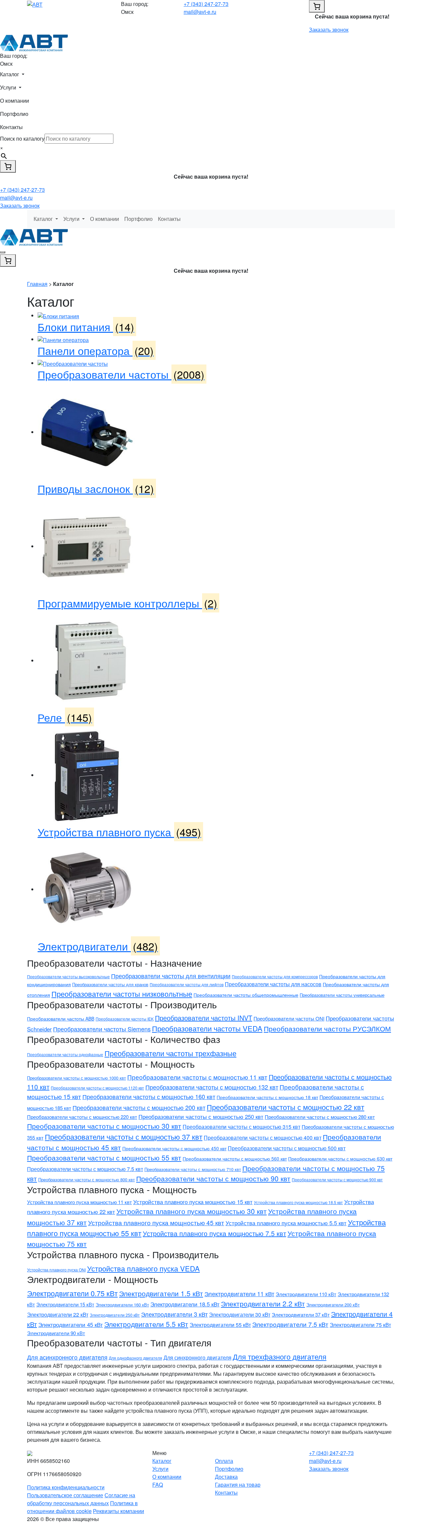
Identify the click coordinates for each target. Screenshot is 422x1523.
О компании (14, 100)
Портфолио (14, 114)
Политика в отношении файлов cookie (82, 1507)
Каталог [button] (10, 74)
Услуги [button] (8, 87)
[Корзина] (317, 6)
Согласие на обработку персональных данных (81, 1499)
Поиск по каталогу (22, 138)
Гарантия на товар (237, 1484)
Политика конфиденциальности (66, 1487)
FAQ (157, 1484)
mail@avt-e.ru (200, 12)
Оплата (224, 1461)
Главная (37, 284)
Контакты (11, 127)
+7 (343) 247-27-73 (206, 4)
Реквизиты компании (118, 1511)
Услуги (160, 1468)
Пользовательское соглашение (65, 1495)
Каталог (161, 1461)
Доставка (226, 1476)
